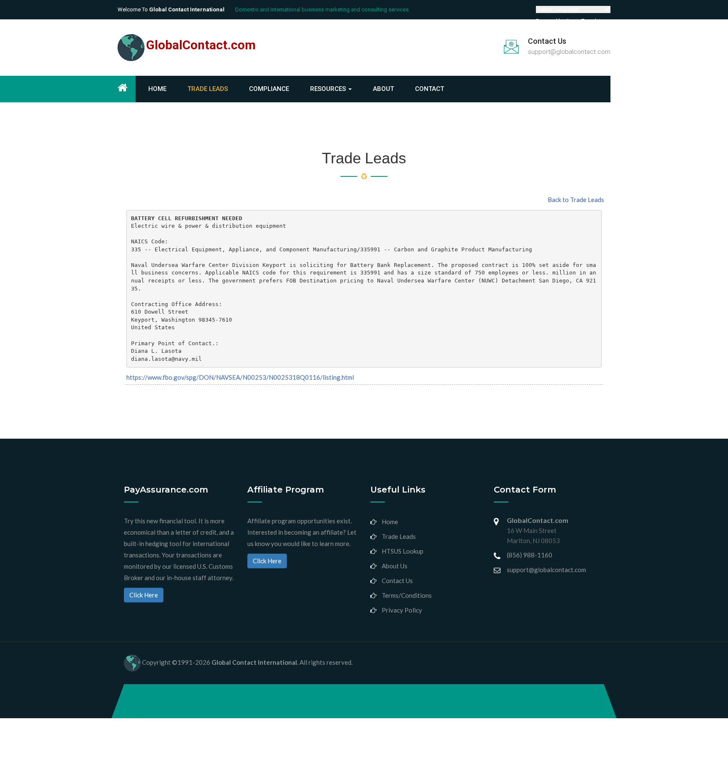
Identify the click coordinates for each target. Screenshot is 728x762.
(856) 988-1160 (529, 555)
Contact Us (397, 580)
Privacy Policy (402, 610)
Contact (429, 89)
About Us (394, 566)
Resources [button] (329, 89)
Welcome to (171, 9)
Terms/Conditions (407, 595)
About (383, 89)
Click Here (143, 595)
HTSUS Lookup (402, 551)
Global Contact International (254, 662)
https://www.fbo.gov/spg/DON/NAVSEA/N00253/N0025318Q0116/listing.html (240, 377)
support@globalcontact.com (569, 52)
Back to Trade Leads (576, 199)
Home (157, 89)
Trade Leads (207, 89)
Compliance (269, 89)
